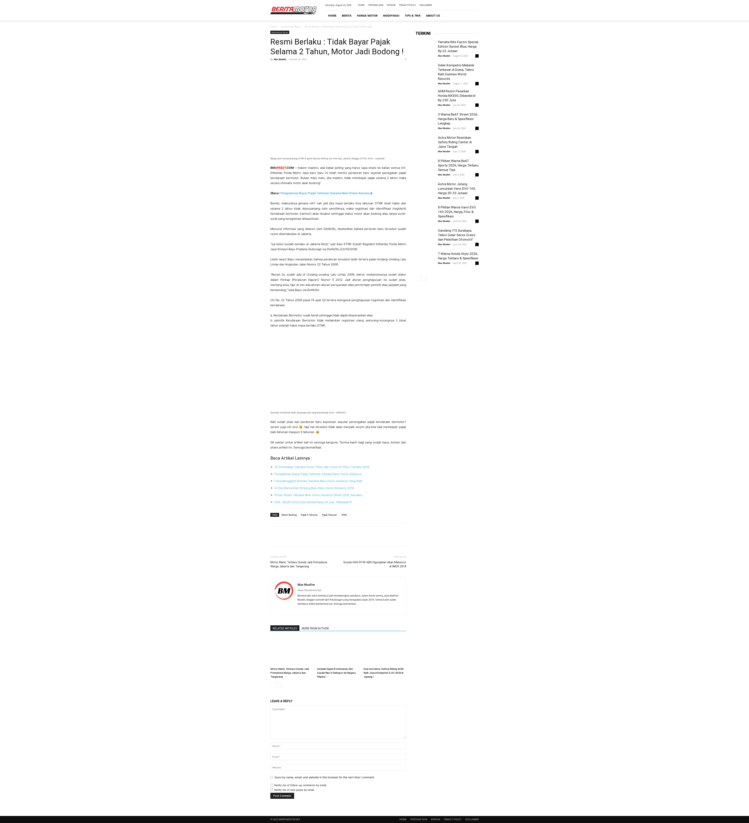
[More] (310, 68)
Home (273, 26)
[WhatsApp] (301, 68)
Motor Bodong (289, 514)
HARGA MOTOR (367, 15)
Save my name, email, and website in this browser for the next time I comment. (324, 777)
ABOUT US (433, 15)
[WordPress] (314, 610)
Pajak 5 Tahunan (309, 514)
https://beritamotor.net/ (309, 590)
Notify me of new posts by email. (294, 789)
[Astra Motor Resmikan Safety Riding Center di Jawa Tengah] (425, 145)
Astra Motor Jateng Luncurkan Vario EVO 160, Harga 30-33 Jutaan (457, 188)
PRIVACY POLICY (407, 5)
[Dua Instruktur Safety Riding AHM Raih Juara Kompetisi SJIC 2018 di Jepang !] (385, 651)
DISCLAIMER (426, 5)
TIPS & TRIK (413, 15)
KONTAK (391, 5)
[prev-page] (272, 684)
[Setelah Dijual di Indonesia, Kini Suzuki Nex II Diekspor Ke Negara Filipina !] (338, 651)
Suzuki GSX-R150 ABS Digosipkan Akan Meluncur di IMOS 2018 (374, 564)
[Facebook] (456, 5)
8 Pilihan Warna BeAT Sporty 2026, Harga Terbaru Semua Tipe (458, 165)
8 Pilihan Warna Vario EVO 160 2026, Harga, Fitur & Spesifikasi (457, 211)
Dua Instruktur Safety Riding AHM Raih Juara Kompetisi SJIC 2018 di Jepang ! (383, 672)
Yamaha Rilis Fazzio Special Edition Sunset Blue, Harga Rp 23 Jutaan (458, 46)
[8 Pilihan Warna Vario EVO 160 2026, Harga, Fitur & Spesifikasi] (425, 215)
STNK (344, 514)
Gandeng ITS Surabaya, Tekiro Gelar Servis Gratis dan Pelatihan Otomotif (456, 235)
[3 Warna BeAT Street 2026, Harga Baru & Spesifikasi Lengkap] (425, 122)
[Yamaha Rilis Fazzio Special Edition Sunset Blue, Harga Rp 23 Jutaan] (425, 49)
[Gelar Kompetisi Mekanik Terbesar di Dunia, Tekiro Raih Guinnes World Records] (425, 73)
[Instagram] (463, 5)
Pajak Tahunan (329, 514)
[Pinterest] (292, 68)
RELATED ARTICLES (285, 628)
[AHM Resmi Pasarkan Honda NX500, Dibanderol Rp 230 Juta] (425, 99)
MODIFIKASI (391, 15)
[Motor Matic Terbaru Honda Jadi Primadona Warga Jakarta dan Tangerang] (291, 651)
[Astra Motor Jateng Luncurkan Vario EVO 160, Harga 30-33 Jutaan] (425, 191)
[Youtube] (476, 5)
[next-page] (279, 684)
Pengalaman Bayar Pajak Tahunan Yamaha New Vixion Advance (326, 193)
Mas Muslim (280, 59)
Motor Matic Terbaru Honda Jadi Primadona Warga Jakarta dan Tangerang (298, 564)
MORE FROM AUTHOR (315, 628)
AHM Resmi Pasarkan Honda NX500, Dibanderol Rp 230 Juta (457, 95)
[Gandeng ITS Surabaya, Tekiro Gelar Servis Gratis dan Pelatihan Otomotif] (425, 238)
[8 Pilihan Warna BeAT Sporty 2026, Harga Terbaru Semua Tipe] (425, 171)
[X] (283, 68)
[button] (474, 16)
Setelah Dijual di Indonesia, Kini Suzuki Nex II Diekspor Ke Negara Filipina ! (336, 672)
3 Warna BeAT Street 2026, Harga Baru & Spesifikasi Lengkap (458, 118)
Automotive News (290, 26)
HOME (361, 5)
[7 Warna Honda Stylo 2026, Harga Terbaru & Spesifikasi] (425, 261)
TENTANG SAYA (375, 5)
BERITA (346, 15)
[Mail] (469, 5)
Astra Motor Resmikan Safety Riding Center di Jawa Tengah (455, 142)
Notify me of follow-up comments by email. (300, 785)
